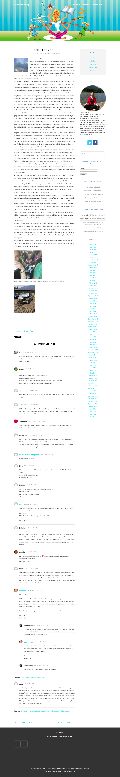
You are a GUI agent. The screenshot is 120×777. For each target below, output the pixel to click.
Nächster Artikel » (66, 723)
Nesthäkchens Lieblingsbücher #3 (92, 191)
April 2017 (93, 278)
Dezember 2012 (93, 396)
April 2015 (93, 339)
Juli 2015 (93, 332)
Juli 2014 (93, 363)
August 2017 (93, 268)
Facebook (95, 142)
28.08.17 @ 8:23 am (47, 454)
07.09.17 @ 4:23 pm (31, 684)
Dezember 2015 (93, 319)
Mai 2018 (93, 247)
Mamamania (46, 53)
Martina (85, 222)
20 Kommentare (56, 53)
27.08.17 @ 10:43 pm (30, 352)
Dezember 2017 (93, 257)
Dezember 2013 (93, 381)
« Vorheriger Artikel (23, 723)
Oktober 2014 (93, 355)
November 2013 (93, 383)
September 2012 (93, 404)
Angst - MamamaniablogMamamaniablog (33, 677)
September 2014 (93, 357)
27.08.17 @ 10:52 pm (30, 390)
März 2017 (93, 280)
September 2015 (93, 327)
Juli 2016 (93, 301)
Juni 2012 (93, 411)
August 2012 (93, 406)
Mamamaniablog (21, 4)
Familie (92, 58)
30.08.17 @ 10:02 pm (41, 625)
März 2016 (93, 311)
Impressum (76, 4)
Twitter (89, 142)
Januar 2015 (93, 347)
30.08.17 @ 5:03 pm (37, 590)
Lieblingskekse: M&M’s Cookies (93, 194)
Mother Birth (24, 590)
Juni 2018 (93, 244)
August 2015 (93, 329)
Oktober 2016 (93, 293)
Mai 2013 (93, 391)
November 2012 (93, 399)
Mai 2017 (93, 275)
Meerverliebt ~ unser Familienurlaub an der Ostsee (93, 223)
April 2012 (93, 417)
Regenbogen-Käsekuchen (93, 198)
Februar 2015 (93, 345)
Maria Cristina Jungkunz (29, 454)
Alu (20, 391)
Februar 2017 (93, 283)
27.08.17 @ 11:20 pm (38, 421)
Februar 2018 (93, 252)
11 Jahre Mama (98, 231)
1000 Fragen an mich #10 (93, 201)
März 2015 (93, 342)
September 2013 (93, 388)
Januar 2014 (93, 378)
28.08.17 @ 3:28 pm (33, 528)
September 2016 (93, 296)
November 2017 (93, 260)
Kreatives (93, 71)
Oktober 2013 (93, 386)
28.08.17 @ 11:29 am (30, 504)
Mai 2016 (93, 306)
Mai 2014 (93, 368)
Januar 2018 (93, 255)
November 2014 (93, 352)
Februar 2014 (93, 375)
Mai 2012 (93, 414)
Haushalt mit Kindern (96, 228)
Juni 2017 (93, 273)
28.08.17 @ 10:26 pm (31, 568)
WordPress (62, 768)
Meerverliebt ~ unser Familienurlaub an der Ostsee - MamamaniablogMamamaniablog (46, 711)
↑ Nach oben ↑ (60, 732)
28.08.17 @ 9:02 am (33, 485)
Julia (21, 405)
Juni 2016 (93, 303)
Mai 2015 (93, 337)
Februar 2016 (93, 314)
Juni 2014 (93, 365)
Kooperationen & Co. (99, 4)
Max (20, 504)
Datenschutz (86, 4)
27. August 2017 (33, 53)
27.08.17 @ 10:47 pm (32, 369)
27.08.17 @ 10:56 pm (31, 404)
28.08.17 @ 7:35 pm (33, 552)
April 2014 (93, 370)
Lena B (85, 228)
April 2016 (93, 309)
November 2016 (93, 291)
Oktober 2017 (93, 262)
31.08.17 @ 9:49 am (42, 642)
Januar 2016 (93, 316)
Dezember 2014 (93, 350)
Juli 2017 (93, 270)
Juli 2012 (93, 409)
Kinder (93, 61)
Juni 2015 (93, 334)
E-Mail (82, 168)
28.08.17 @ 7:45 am (36, 435)
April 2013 (93, 393)
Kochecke (93, 64)
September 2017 (93, 265)
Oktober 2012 (93, 401)
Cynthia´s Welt (28, 331)
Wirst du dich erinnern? (93, 187)
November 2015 (93, 321)
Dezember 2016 (93, 288)
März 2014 (93, 373)
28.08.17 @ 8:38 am (31, 466)
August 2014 (93, 360)
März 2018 (93, 249)
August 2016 (93, 298)
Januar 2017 (93, 285)
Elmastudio (86, 768)
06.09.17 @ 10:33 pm (41, 665)
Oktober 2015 (93, 324)
